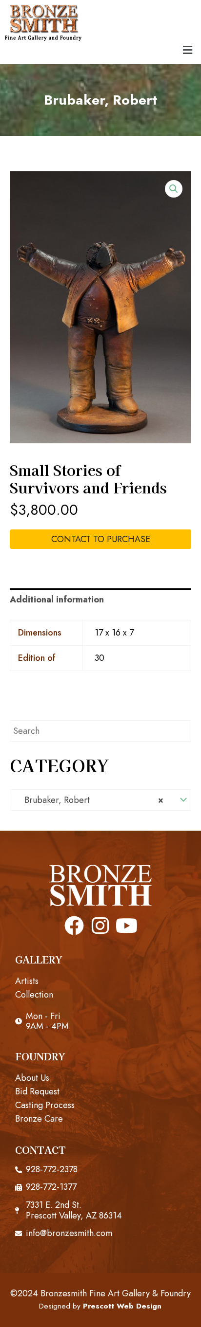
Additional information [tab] (57, 599)
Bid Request (37, 1091)
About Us (32, 1078)
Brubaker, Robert (100, 100)
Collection (34, 994)
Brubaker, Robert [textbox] (90, 800)
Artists (27, 981)
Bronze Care (39, 1118)
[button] (188, 50)
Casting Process (45, 1105)
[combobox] (100, 800)
